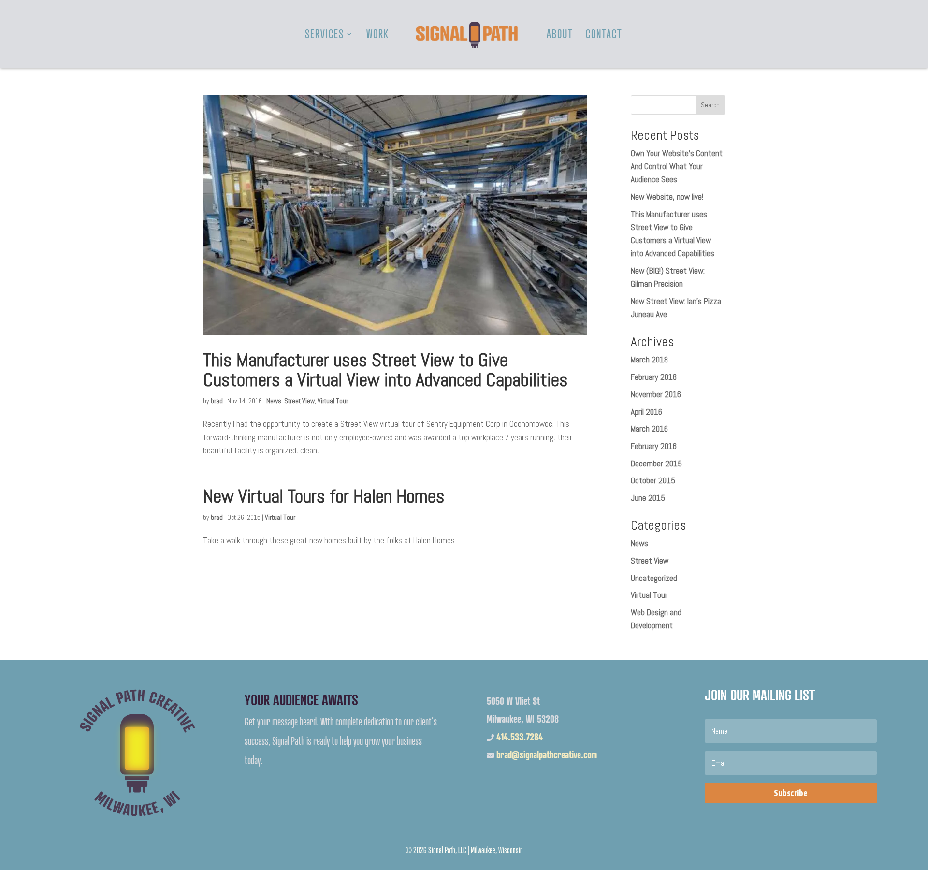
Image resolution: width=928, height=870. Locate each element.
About (560, 35)
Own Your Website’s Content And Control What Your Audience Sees (677, 166)
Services (324, 35)
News (273, 400)
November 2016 (656, 394)
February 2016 (654, 446)
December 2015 (656, 463)
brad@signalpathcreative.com (546, 755)
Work (377, 35)
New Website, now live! (667, 196)
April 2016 (646, 411)
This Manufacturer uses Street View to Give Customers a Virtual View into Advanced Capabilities (385, 370)
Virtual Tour (333, 400)
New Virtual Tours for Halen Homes (324, 496)
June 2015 (648, 498)
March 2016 (649, 428)
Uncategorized (654, 578)
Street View (299, 400)
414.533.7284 (519, 737)
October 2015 (653, 480)
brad (217, 400)
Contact (604, 35)
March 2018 (649, 359)
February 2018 (654, 377)
